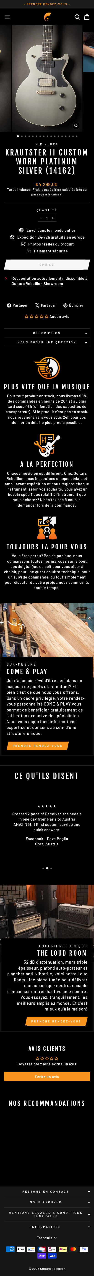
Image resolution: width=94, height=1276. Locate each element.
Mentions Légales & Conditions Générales (46, 1214)
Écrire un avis (47, 1076)
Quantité (47, 210)
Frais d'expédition (47, 190)
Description (47, 333)
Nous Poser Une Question (47, 342)
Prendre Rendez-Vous (38, 746)
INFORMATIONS (46, 1227)
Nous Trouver (46, 1202)
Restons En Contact (46, 1191)
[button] (37, 316)
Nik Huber (47, 144)
